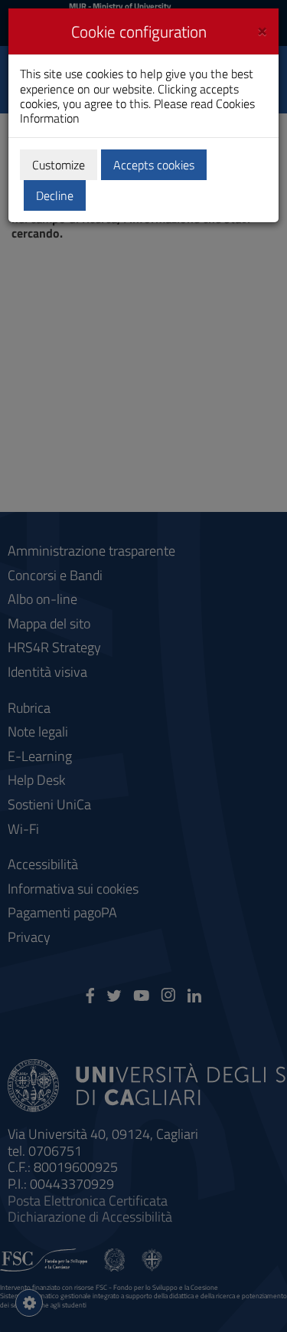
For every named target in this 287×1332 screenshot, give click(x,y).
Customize (58, 165)
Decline (54, 195)
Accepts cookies (153, 165)
